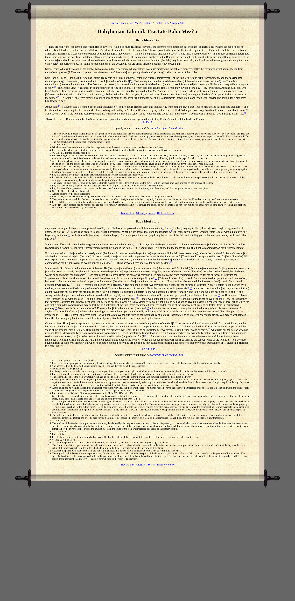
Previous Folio (119, 23)
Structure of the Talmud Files (167, 128)
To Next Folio (147, 348)
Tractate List (161, 23)
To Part (147, 122)
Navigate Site (177, 23)
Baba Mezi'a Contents (140, 23)
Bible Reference (165, 213)
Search (151, 213)
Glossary (141, 213)
